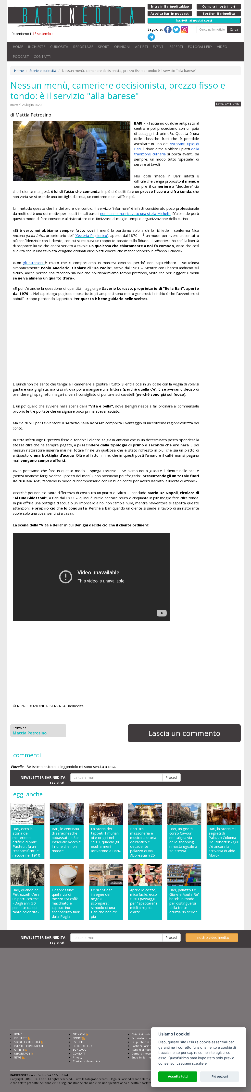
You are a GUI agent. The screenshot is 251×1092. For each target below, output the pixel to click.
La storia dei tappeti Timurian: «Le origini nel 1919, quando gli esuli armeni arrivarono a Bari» (106, 839)
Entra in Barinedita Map (147, 1057)
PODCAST (21, 56)
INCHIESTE (36, 46)
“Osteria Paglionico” (91, 235)
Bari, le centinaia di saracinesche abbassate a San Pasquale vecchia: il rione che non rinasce (66, 839)
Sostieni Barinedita (144, 1046)
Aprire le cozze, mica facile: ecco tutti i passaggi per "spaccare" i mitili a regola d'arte (143, 901)
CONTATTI (42, 56)
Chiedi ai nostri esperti (146, 1034)
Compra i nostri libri (145, 1053)
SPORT (103, 46)
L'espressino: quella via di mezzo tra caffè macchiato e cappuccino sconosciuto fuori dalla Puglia (66, 903)
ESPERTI (176, 46)
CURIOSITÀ (59, 46)
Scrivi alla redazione (145, 1038)
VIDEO (222, 46)
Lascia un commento (184, 733)
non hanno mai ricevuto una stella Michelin (135, 213)
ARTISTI (141, 46)
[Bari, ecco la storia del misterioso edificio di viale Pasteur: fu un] (27, 814)
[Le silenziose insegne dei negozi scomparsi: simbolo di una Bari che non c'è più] (106, 875)
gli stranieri (34, 262)
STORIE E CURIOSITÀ (27, 1042)
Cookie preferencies (86, 1061)
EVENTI (158, 46)
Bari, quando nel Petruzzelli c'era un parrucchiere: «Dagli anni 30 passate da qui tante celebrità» (26, 901)
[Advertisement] (106, 342)
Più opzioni (220, 1076)
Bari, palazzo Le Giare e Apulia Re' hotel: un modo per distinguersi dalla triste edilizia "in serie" (184, 901)
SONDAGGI (80, 1049)
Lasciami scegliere (191, 1063)
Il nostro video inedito (212, 937)
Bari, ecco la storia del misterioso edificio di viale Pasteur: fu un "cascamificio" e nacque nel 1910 (26, 841)
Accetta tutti (178, 1076)
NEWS (17, 1057)
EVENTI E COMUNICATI (28, 1046)
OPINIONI (122, 46)
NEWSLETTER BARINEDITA (43, 779)
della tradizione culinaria (166, 151)
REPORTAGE (83, 46)
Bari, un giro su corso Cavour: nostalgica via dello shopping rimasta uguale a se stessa (183, 839)
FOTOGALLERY (200, 46)
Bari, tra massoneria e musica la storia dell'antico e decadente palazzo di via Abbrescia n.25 (143, 841)
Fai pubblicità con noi (146, 1042)
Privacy (77, 1057)
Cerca (234, 29)
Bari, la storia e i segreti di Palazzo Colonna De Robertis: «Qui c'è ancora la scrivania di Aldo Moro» (223, 841)
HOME (18, 46)
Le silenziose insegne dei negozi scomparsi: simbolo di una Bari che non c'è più (104, 903)
